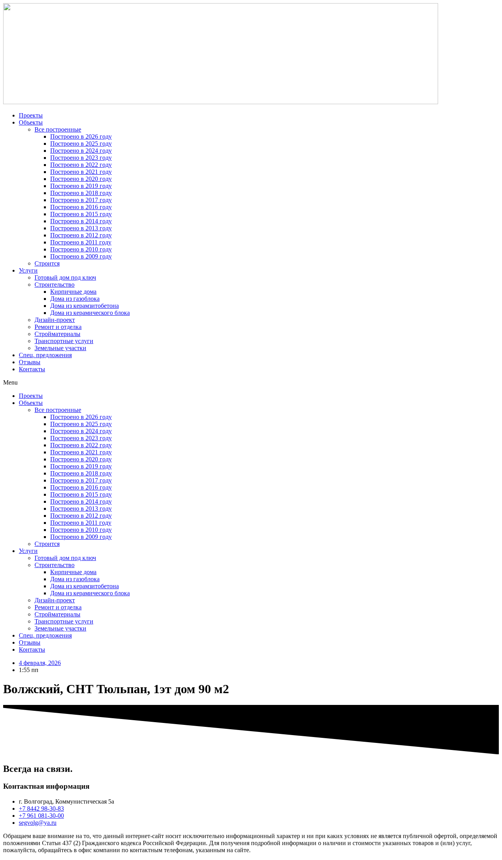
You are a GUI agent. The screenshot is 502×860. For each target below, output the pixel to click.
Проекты (31, 115)
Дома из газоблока (75, 298)
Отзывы (29, 362)
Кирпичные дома (73, 291)
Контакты (32, 369)
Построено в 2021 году (81, 171)
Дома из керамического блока (90, 312)
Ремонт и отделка (58, 326)
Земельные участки (60, 348)
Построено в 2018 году (81, 193)
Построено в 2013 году (81, 228)
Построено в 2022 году (81, 164)
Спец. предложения (45, 355)
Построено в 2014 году (81, 221)
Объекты (31, 122)
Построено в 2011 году (80, 242)
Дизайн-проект (55, 319)
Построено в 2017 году (81, 200)
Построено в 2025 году (81, 143)
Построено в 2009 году (81, 256)
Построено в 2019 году (81, 185)
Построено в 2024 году (81, 150)
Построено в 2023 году (81, 157)
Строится (47, 263)
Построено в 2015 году (81, 214)
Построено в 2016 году (81, 207)
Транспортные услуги (64, 341)
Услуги (28, 270)
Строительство (55, 284)
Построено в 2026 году (81, 136)
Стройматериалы (57, 334)
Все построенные (58, 129)
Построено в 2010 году (81, 249)
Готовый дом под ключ (65, 277)
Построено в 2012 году (81, 235)
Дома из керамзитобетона (84, 305)
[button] (251, 382)
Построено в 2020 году (81, 178)
